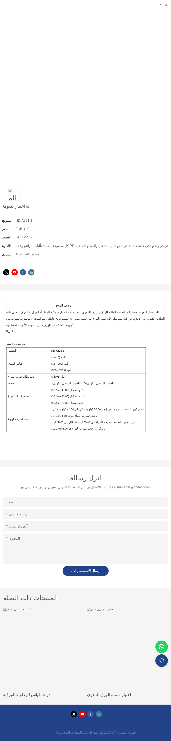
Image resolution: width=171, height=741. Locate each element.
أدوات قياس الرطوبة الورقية (27, 694)
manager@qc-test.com (134, 487)
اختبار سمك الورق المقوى (109, 694)
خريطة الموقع (45, 732)
